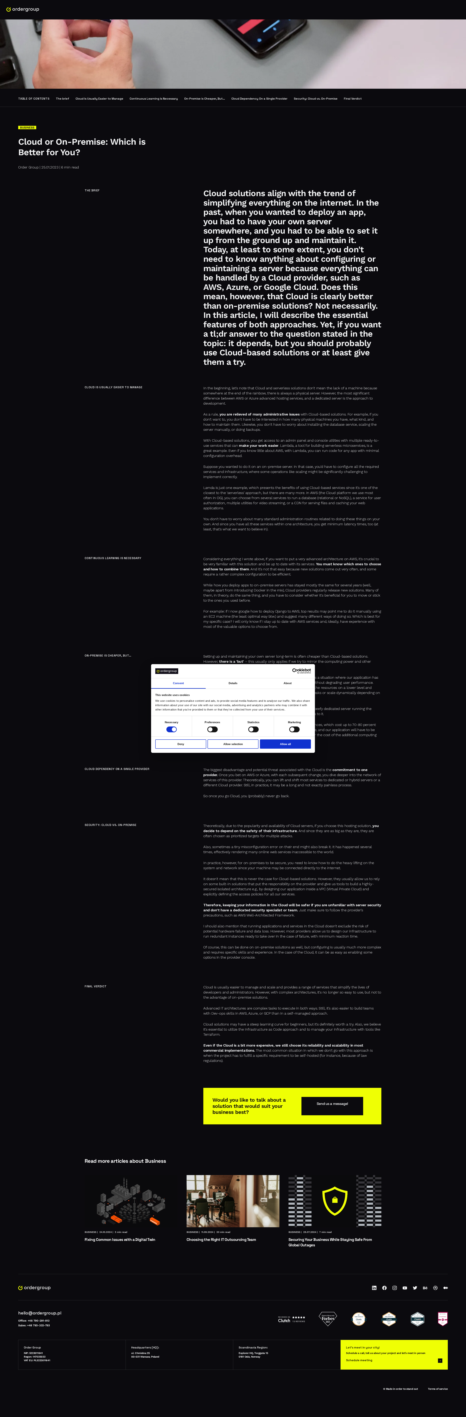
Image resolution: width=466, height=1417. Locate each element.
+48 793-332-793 (38, 1325)
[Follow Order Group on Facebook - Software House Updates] (384, 1289)
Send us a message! (332, 1103)
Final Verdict (353, 98)
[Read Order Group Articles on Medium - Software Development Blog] (445, 1289)
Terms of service (438, 1388)
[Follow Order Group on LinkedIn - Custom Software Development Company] (374, 1289)
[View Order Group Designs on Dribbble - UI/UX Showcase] (435, 1289)
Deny (180, 744)
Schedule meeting (359, 1360)
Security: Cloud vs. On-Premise (315, 98)
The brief (62, 98)
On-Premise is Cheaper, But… (204, 98)
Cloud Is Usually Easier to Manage (99, 98)
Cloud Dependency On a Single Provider (259, 98)
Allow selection (233, 744)
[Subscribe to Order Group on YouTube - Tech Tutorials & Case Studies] (405, 1289)
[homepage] (22, 9)
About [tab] (288, 683)
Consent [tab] (178, 683)
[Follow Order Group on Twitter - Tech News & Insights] (415, 1289)
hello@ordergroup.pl (39, 1313)
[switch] (212, 729)
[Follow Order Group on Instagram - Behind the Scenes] (394, 1289)
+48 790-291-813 (39, 1320)
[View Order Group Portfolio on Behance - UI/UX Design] (425, 1289)
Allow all (285, 744)
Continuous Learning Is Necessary (154, 98)
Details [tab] (233, 683)
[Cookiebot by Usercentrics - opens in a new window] (295, 671)
